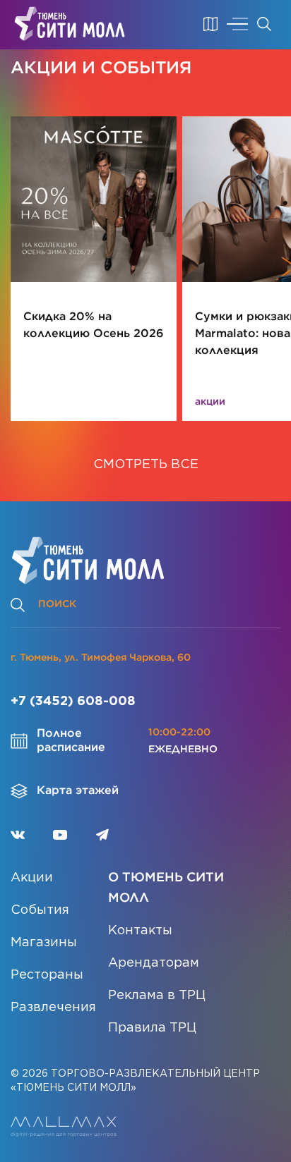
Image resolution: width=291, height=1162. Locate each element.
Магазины (44, 942)
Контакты (140, 930)
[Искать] (264, 24)
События (40, 910)
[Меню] (237, 24)
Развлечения (53, 1007)
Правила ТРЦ (152, 1028)
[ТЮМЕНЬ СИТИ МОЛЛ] (70, 24)
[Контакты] (210, 24)
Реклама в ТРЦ (157, 995)
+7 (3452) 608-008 (73, 701)
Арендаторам (153, 963)
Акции (32, 877)
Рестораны (47, 975)
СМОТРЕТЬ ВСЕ (145, 464)
